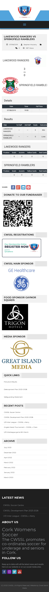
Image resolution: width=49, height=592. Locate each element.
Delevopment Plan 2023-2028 (15, 389)
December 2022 (10, 453)
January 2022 (9, 472)
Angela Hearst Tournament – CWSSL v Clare (20, 427)
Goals (14, 153)
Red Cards (43, 153)
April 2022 (8, 457)
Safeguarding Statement (13, 397)
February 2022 (9, 467)
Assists (22, 153)
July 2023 (7, 447)
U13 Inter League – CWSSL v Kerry (16, 422)
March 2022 (8, 462)
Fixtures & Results (10, 382)
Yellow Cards (32, 153)
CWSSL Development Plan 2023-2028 (18, 417)
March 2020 (8, 477)
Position (6, 153)
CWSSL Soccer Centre (12, 412)
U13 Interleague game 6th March (16, 432)
